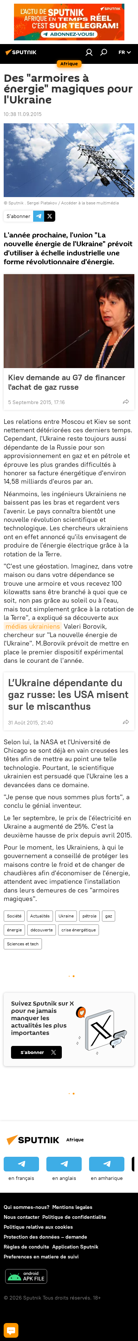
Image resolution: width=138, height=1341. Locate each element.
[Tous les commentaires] (11, 1330)
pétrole (89, 916)
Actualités (40, 916)
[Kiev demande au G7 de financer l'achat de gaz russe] (69, 321)
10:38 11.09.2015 (23, 114)
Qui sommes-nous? (26, 1207)
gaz (108, 916)
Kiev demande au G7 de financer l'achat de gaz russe (66, 382)
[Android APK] (26, 1277)
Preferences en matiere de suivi (41, 1256)
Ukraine (66, 916)
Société (14, 916)
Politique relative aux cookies (38, 1227)
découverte (42, 930)
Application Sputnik (75, 1246)
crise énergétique (78, 930)
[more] (125, 401)
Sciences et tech (23, 943)
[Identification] (89, 52)
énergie (14, 930)
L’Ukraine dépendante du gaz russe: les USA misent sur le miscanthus (68, 694)
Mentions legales (72, 1207)
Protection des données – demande (45, 1236)
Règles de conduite (26, 1246)
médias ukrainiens (33, 626)
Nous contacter (21, 1217)
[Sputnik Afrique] (22, 55)
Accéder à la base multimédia (90, 203)
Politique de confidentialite (74, 1217)
